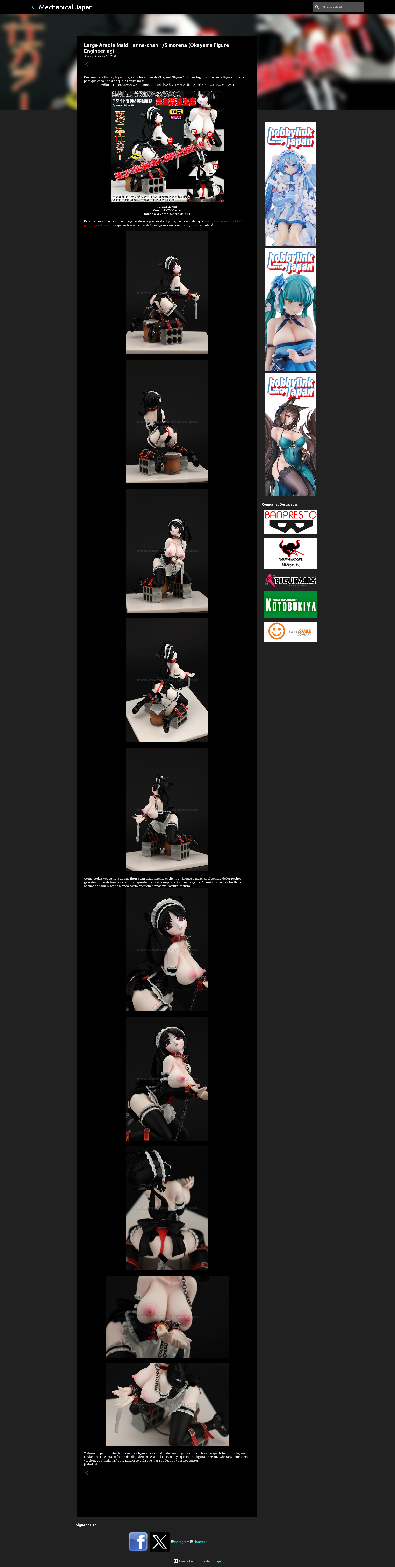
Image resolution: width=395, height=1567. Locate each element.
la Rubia (106, 77)
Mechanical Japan (66, 7)
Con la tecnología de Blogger (200, 1561)
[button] (86, 64)
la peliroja (122, 77)
